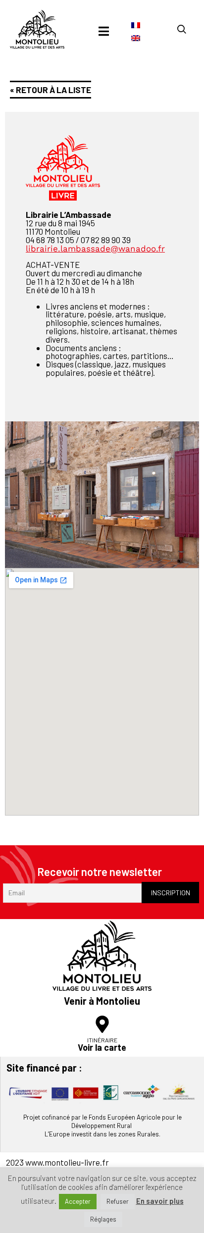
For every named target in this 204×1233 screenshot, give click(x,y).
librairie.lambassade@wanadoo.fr (95, 249)
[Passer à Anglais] (135, 37)
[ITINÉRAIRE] (102, 1024)
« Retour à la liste (50, 90)
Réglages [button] (103, 1219)
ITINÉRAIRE (102, 1039)
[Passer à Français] (135, 25)
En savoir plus (160, 1201)
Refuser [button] (117, 1201)
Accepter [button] (78, 1201)
